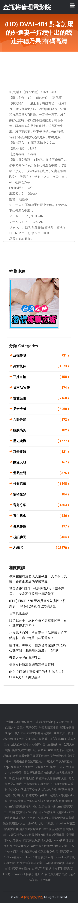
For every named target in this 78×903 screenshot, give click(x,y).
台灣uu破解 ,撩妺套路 (19, 721)
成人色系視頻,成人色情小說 (28, 744)
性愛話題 (41, 398)
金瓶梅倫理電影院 (32, 897)
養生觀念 (41, 516)
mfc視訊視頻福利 (20, 806)
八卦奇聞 (41, 419)
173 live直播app (14, 857)
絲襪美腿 (41, 355)
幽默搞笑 (41, 430)
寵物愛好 (41, 494)
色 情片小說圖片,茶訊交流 (21, 727)
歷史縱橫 (41, 441)
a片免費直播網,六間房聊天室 (49, 846)
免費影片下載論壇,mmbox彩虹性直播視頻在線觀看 (38, 736)
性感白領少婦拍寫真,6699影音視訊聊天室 (46, 851)
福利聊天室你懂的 (44, 812)
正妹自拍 (41, 377)
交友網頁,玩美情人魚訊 (37, 840)
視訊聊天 (41, 537)
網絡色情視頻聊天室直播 (57, 789)
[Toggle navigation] (72, 5)
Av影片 (41, 548)
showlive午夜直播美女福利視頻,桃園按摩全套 (39, 826)
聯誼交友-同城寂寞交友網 (24, 789)
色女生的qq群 (41, 806)
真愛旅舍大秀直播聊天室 (51, 778)
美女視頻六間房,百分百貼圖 (29, 750)
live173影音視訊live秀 (39, 857)
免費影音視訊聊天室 (36, 784)
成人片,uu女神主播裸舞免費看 (33, 733)
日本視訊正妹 (18, 613)
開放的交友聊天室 (20, 812)
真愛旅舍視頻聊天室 (21, 778)
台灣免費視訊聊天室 (29, 863)
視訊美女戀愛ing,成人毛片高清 (53, 721)
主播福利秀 (54, 744)
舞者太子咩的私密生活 (25, 657)
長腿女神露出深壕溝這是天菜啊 (31, 664)
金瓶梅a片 (41, 767)
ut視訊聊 (45, 879)
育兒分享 (41, 505)
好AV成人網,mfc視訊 (40, 823)
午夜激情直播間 (48, 727)
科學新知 (41, 452)
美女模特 (41, 366)
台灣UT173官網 (41, 868)
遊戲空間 (41, 473)
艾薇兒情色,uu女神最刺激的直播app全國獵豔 (36, 834)
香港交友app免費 (36, 795)
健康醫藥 (41, 526)
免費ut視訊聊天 (14, 795)
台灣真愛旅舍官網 (56, 874)
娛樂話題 (41, 484)
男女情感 (41, 409)
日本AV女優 (41, 387)
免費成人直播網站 (22, 767)
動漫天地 (41, 462)
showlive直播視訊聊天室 (27, 874)
